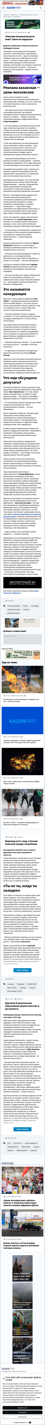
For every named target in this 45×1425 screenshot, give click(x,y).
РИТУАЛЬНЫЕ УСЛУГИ (14, 991)
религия (32, 988)
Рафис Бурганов (22, 1150)
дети (9, 1143)
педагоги (10, 1150)
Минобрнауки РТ (12, 1147)
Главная (6, 15)
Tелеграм (7, 593)
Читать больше (22, 970)
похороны (23, 988)
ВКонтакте (17, 593)
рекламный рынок (13, 613)
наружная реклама (13, 609)
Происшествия (19, 696)
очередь (36, 1147)
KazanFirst (10, 601)
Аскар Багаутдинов (14, 606)
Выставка (11, 984)
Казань (25, 606)
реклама (26, 609)
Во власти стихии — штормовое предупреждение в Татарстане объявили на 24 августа (21, 824)
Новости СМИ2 (7, 649)
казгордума (35, 606)
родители (33, 1150)
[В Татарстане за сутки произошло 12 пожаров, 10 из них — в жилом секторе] (22, 679)
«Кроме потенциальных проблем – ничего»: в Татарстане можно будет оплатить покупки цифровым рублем (20, 1203)
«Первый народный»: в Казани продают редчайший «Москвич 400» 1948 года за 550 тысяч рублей (21, 741)
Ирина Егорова (11, 1138)
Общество (14, 15)
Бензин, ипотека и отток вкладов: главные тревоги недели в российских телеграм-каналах (21, 1245)
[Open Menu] (3, 7)
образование (26, 1147)
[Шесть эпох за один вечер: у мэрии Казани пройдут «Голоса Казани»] (22, 761)
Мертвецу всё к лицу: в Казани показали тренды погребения (21, 842)
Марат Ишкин (12, 988)
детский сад (18, 1143)
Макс (36, 591)
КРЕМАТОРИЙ (31, 984)
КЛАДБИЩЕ (20, 984)
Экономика (17, 1196)
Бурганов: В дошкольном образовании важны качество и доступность (22, 1006)
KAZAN (14, 7)
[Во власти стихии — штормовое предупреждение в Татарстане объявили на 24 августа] (22, 802)
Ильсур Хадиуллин (31, 1143)
